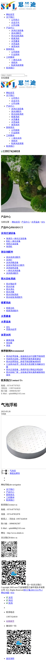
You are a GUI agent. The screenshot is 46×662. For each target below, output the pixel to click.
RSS (12, 593)
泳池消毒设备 (12, 262)
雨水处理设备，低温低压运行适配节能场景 (25, 356)
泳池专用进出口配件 (15, 265)
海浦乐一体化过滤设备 (16, 238)
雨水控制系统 (12, 294)
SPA (43, 222)
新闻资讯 (10, 49)
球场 (8, 345)
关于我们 (10, 17)
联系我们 (10, 68)
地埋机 (9, 246)
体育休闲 (15, 46)
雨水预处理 (11, 284)
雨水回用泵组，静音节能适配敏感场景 (23, 361)
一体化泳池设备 (13, 270)
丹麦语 (9, 70)
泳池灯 (9, 260)
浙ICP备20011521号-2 (33, 590)
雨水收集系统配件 (14, 297)
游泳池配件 (16, 33)
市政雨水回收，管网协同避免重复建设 (23, 359)
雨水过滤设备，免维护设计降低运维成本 (24, 369)
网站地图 (5, 593)
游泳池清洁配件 (13, 257)
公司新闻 (15, 52)
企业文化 (15, 22)
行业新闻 (15, 54)
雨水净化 (10, 289)
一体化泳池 (16, 60)
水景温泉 (15, 44)
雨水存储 (10, 286)
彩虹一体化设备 (13, 241)
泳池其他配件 (12, 273)
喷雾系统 (15, 38)
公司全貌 (15, 25)
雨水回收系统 (17, 36)
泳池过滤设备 (17, 30)
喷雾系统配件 (12, 311)
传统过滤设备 (12, 244)
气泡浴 (13, 471)
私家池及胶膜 (17, 65)
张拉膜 (9, 343)
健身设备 (10, 340)
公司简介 (15, 20)
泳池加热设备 (12, 268)
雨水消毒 (10, 292)
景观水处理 (11, 329)
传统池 (14, 62)
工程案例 (10, 57)
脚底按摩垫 (15, 473)
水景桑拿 (15, 41)
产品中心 (10, 28)
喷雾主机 (10, 308)
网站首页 (10, 14)
